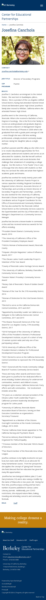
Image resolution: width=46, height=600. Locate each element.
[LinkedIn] (8, 536)
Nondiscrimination (9, 587)
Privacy (5, 590)
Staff (15, 503)
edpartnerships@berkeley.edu (19, 557)
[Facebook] (4, 536)
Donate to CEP (22, 540)
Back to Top (40, 597)
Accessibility (6, 584)
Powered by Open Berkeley (11, 581)
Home (4, 25)
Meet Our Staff (8, 540)
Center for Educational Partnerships (16, 16)
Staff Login (33, 540)
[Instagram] (13, 536)
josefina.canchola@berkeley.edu (15, 71)
